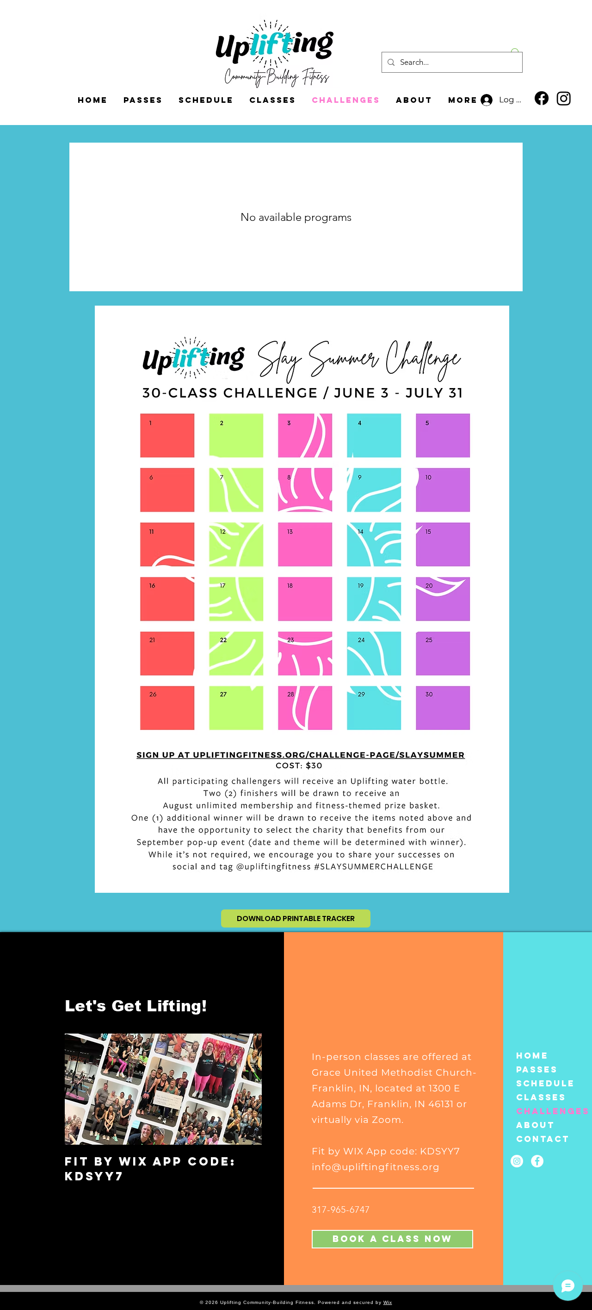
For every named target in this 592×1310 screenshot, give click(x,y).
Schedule (540, 1083)
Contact (540, 1139)
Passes (537, 1069)
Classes (540, 1097)
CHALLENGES (540, 1111)
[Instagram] (564, 98)
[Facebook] (541, 98)
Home (532, 1055)
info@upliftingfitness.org (376, 1166)
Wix (387, 1302)
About (535, 1125)
